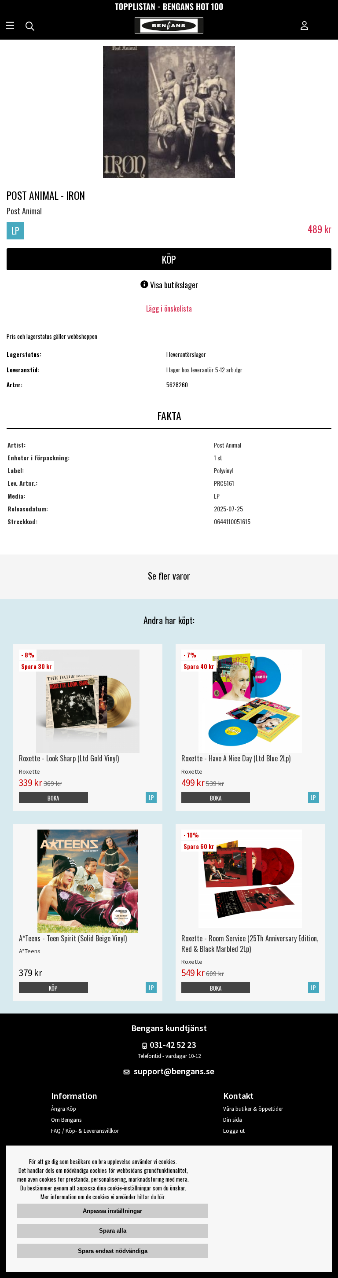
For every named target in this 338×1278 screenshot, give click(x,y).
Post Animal (24, 211)
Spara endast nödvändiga (112, 1251)
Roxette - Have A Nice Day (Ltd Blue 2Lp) (235, 758)
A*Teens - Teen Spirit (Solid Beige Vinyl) (73, 938)
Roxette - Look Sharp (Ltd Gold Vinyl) (69, 758)
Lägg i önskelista (169, 308)
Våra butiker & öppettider (253, 1109)
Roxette (29, 771)
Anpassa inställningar (112, 1211)
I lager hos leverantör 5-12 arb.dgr (204, 369)
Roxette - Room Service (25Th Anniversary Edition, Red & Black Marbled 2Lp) (249, 943)
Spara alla (112, 1230)
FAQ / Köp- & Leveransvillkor (85, 1131)
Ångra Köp (63, 1109)
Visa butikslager (173, 284)
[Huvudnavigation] (10, 26)
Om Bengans (66, 1120)
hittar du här (151, 1196)
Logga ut (234, 1131)
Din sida (232, 1120)
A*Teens (29, 951)
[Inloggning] (305, 26)
